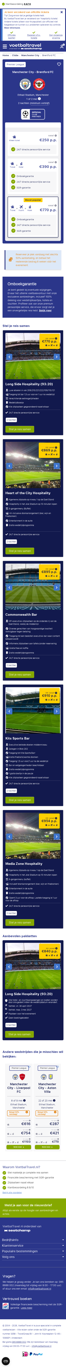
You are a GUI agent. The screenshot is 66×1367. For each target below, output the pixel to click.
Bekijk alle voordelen (12, 1192)
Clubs (15, 55)
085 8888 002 (19, 1342)
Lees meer (26, 1308)
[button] (5, 46)
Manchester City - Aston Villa (47, 1088)
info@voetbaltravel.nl (39, 1289)
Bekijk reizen (18, 1147)
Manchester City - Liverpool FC (18, 1088)
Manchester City (30, 55)
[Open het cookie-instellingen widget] (6, 1359)
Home (6, 55)
